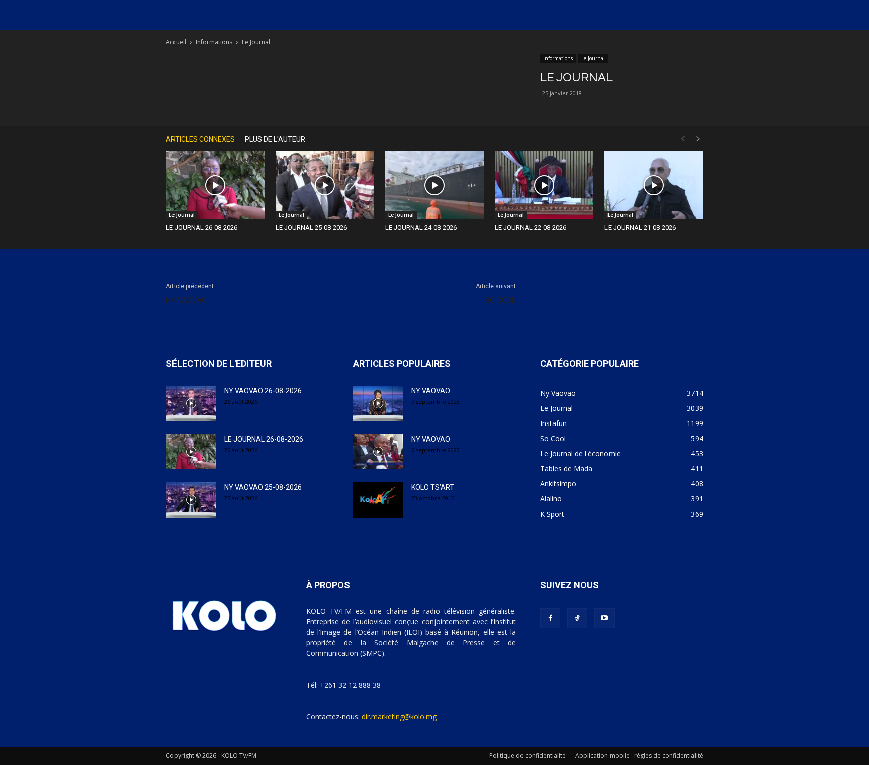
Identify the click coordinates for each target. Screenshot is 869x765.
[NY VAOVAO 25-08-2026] (191, 500)
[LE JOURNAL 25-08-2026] (325, 185)
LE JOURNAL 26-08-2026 (201, 227)
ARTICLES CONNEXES (200, 139)
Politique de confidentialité (527, 755)
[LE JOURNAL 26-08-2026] (215, 185)
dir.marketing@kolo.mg (399, 716)
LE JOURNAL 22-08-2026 (530, 227)
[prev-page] (683, 139)
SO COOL (500, 300)
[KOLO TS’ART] (378, 500)
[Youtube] (604, 618)
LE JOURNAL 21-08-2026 (640, 227)
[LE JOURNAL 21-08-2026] (653, 185)
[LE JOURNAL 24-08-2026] (434, 185)
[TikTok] (577, 618)
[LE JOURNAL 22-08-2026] (544, 185)
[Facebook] (550, 618)
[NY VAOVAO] (378, 403)
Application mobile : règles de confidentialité (639, 755)
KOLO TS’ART (432, 487)
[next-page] (698, 139)
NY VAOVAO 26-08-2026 (263, 391)
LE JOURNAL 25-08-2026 (311, 227)
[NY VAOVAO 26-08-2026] (191, 403)
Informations (214, 42)
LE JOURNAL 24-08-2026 (421, 227)
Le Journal (593, 58)
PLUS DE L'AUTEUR (275, 139)
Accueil (176, 42)
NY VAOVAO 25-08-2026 (263, 487)
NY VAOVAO (186, 300)
